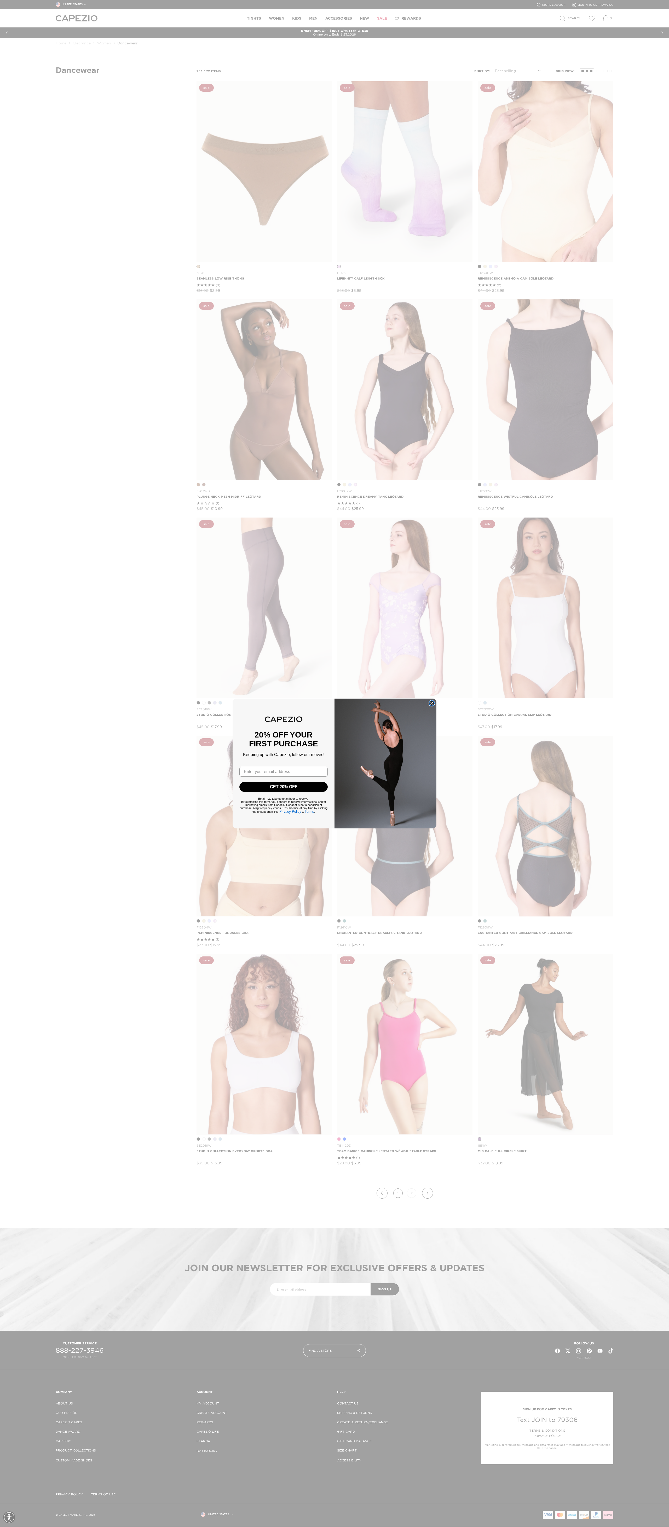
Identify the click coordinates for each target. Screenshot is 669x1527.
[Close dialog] (431, 703)
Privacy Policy (290, 812)
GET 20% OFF (283, 787)
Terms (309, 812)
